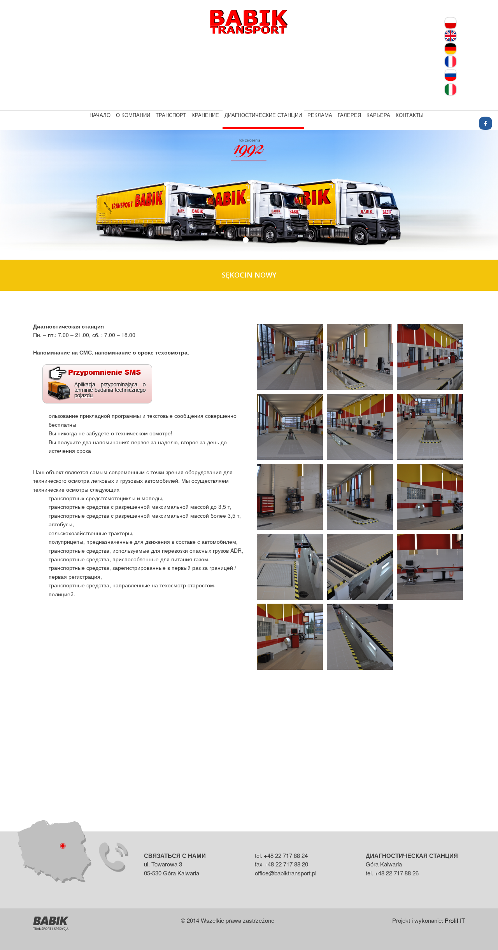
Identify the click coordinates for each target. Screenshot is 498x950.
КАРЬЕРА (378, 115)
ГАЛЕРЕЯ (349, 115)
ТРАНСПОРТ (171, 115)
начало (99, 115)
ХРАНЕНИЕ (205, 115)
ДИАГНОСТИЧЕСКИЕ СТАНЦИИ (263, 115)
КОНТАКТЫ (410, 115)
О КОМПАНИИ (133, 115)
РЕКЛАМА (319, 115)
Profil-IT (455, 920)
